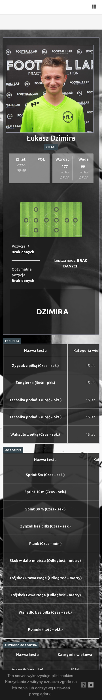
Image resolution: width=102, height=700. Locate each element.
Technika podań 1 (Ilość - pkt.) (35, 400)
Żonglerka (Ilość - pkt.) (35, 383)
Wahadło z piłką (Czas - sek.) (35, 434)
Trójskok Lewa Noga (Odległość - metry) (45, 595)
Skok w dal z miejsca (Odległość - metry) (45, 560)
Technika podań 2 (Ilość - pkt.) (35, 417)
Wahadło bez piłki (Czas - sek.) (45, 612)
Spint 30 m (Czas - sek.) (45, 509)
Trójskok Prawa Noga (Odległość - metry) (45, 578)
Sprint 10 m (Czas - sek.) (45, 492)
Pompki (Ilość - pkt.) (45, 629)
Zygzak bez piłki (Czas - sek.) (45, 526)
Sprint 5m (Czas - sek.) (45, 475)
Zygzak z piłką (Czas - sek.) (35, 365)
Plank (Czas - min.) (45, 543)
